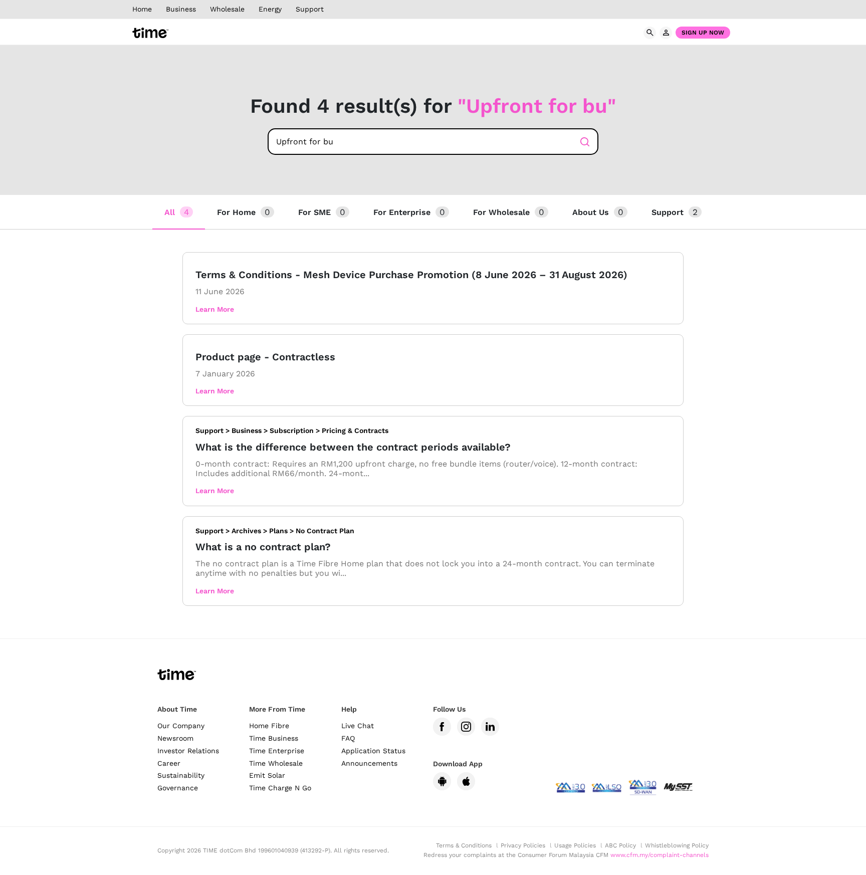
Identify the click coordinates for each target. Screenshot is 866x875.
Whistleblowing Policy (677, 845)
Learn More (214, 309)
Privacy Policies (523, 845)
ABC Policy (620, 845)
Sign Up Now (703, 32)
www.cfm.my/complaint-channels (659, 854)
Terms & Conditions (464, 845)
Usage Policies (575, 845)
